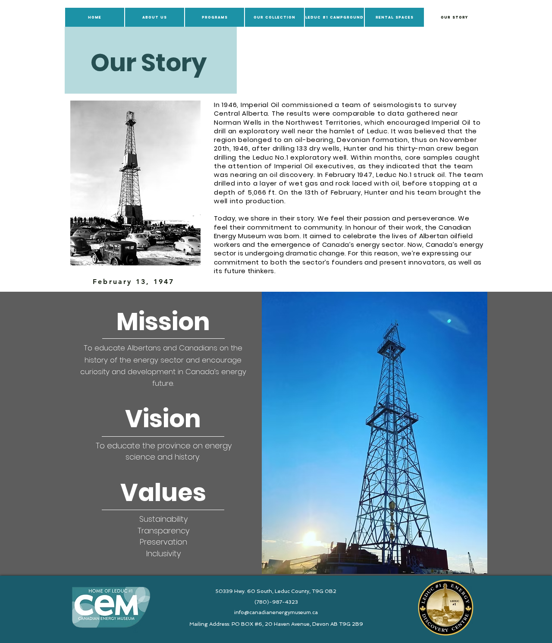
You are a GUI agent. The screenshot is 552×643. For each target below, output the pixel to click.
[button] (154, 17)
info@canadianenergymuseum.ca (276, 612)
